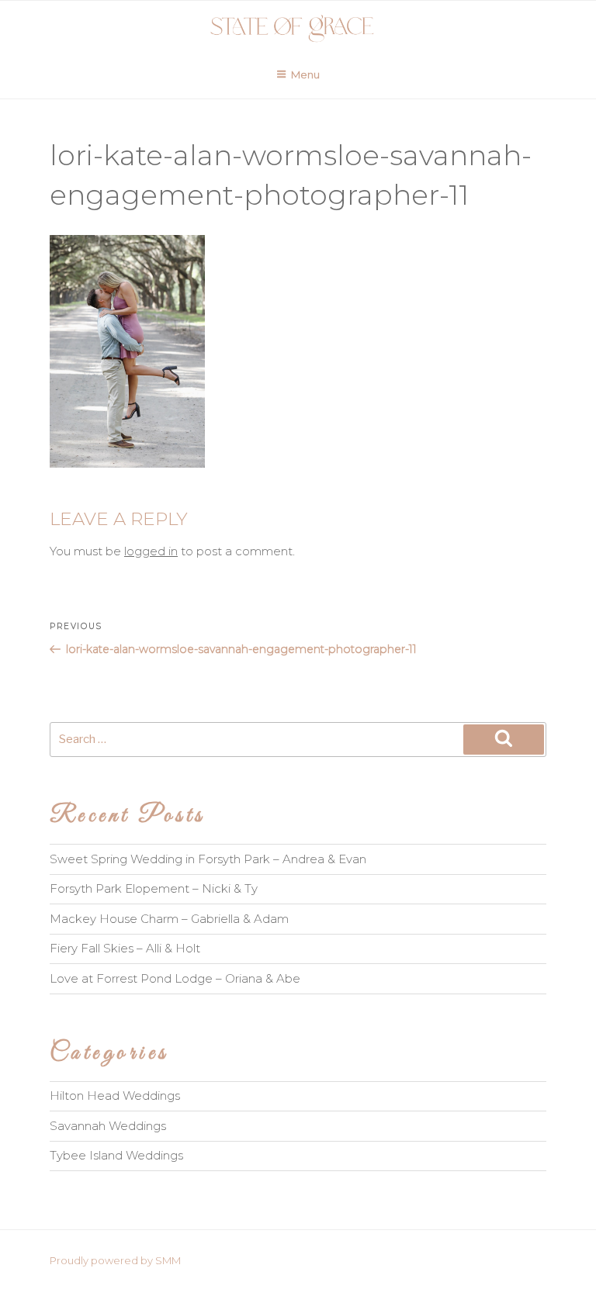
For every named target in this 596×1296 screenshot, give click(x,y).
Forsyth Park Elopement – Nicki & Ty (154, 888)
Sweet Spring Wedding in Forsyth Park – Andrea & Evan (208, 859)
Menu (305, 74)
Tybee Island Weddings (116, 1155)
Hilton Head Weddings (115, 1095)
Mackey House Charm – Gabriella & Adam (169, 918)
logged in (151, 551)
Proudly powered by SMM (115, 1260)
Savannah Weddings (108, 1125)
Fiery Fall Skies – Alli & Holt (125, 948)
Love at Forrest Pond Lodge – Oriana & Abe (175, 978)
